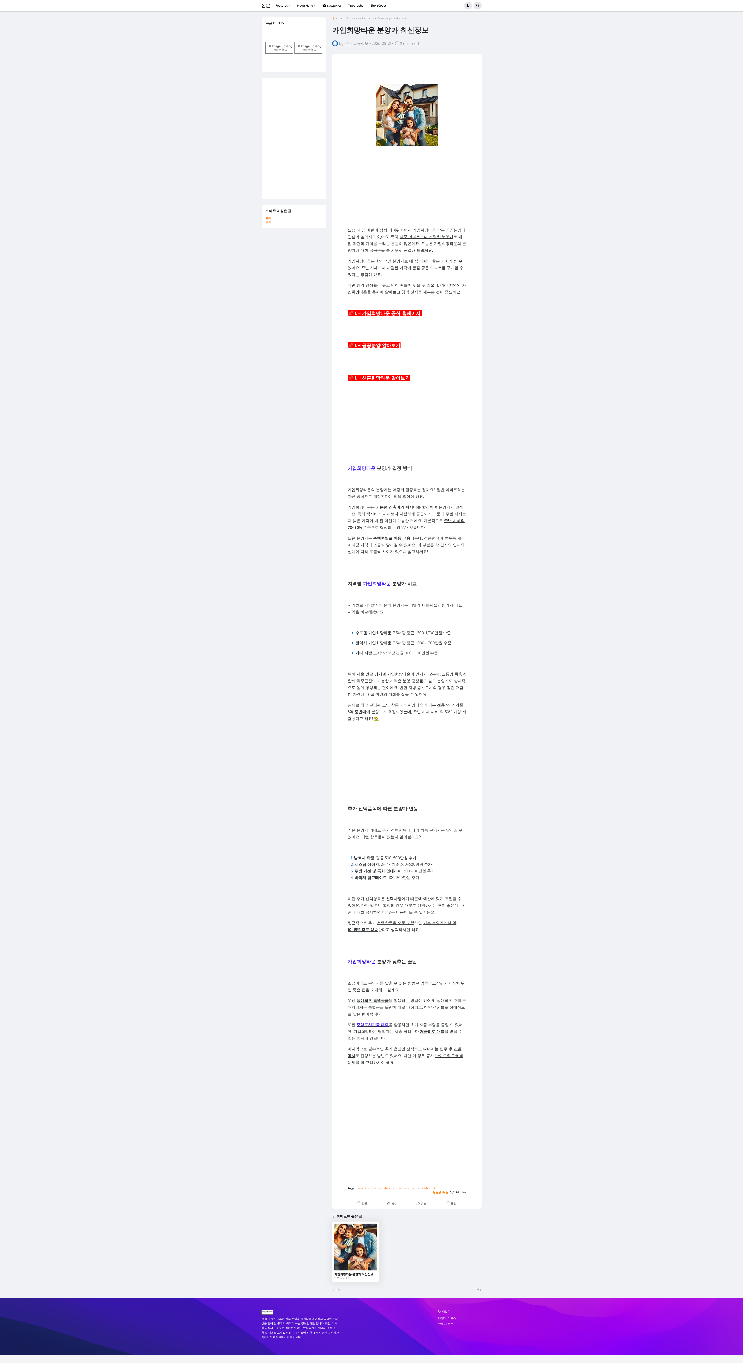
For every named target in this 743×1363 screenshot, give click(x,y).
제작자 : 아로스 (446, 1318)
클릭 (268, 218)
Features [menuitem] (282, 5)
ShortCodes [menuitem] (379, 5)
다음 (337, 1289)
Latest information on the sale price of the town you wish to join (372, 18)
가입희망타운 (362, 468)
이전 (476, 1289)
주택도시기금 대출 (373, 1024)
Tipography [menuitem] (356, 5)
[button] (468, 5)
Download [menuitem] (333, 6)
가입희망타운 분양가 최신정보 (353, 1274)
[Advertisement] (407, 185)
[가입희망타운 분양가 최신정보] (355, 1247)
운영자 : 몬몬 (445, 1323)
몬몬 (265, 5)
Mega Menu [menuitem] (305, 5)
